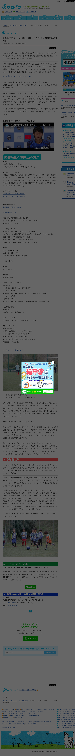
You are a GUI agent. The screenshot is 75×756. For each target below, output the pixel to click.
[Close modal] (53, 362)
